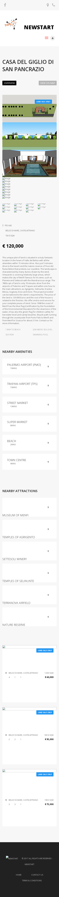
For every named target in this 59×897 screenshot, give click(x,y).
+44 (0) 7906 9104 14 (53, 6)
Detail (30, 656)
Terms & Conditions (32, 880)
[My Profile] (52, 38)
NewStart (38, 27)
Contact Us (37, 874)
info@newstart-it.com (48, 6)
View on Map (47, 83)
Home (18, 874)
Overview (9, 83)
